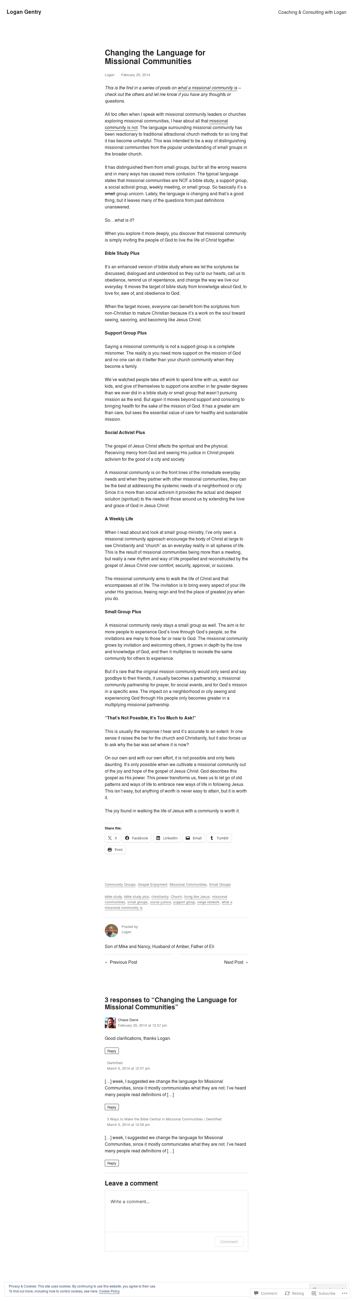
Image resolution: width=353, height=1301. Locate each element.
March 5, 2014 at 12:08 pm (128, 1124)
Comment (229, 1241)
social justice (160, 902)
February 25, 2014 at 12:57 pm (142, 1025)
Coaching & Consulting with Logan (312, 12)
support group (184, 902)
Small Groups (220, 884)
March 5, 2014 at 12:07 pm (128, 1068)
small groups (137, 902)
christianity (160, 896)
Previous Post (123, 962)
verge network (208, 902)
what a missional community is (207, 88)
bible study (113, 896)
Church (176, 896)
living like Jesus (197, 896)
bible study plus (136, 896)
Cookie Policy (109, 1291)
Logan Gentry (24, 12)
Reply (111, 1050)
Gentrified (114, 1062)
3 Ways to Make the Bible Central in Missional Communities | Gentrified (164, 1119)
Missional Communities (188, 884)
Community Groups (120, 884)
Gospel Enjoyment (152, 884)
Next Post (233, 962)
